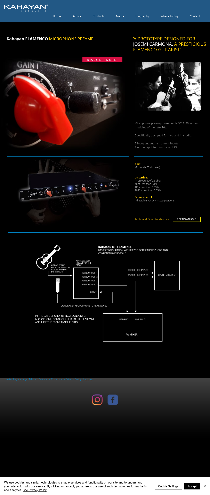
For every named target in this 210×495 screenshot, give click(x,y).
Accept (192, 486)
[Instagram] (97, 399)
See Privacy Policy (35, 490)
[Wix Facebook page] (112, 399)
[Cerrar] (205, 486)
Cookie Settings (168, 486)
